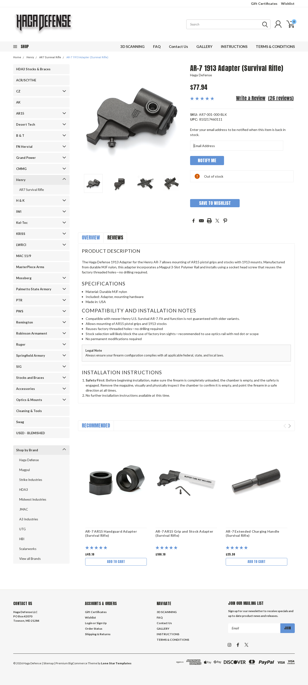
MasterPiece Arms (30, 267)
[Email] (201, 220)
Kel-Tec (22, 223)
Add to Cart (116, 561)
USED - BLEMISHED (30, 433)
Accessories (25, 389)
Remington (24, 322)
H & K (20, 200)
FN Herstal (24, 147)
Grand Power (26, 158)
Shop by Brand (27, 450)
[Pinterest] (225, 220)
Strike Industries (30, 480)
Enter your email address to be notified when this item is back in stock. (238, 132)
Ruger (21, 344)
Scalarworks (27, 549)
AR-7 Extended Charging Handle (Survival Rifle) (252, 533)
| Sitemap (48, 663)
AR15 (20, 113)
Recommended (96, 425)
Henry (30, 57)
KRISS (20, 234)
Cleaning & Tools (29, 411)
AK (18, 102)
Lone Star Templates (116, 663)
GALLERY (204, 46)
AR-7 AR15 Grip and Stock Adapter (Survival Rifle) (184, 533)
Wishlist (288, 3)
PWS (19, 311)
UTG (22, 529)
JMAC (23, 509)
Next (180, 117)
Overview (91, 237)
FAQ (156, 46)
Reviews (115, 237)
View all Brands (30, 559)
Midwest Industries (32, 499)
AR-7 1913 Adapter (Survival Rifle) (87, 57)
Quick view (116, 480)
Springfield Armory (30, 355)
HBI (21, 539)
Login (88, 623)
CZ (18, 91)
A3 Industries (28, 519)
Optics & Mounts (29, 400)
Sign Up (101, 623)
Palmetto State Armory (33, 289)
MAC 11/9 (23, 256)
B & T (20, 135)
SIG (18, 366)
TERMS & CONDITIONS (275, 46)
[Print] (209, 220)
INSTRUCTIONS (234, 46)
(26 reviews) (281, 98)
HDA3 (23, 489)
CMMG (21, 169)
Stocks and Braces (30, 378)
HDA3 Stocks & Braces (33, 69)
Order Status (93, 628)
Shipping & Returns (97, 634)
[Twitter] (217, 220)
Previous (84, 117)
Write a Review (250, 98)
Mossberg (24, 278)
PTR (19, 300)
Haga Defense (29, 460)
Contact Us (178, 46)
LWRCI (21, 245)
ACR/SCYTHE (26, 80)
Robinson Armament (31, 333)
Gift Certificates (264, 3)
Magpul (24, 470)
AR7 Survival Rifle (50, 57)
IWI (18, 211)
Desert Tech (25, 124)
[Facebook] (193, 220)
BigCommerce (77, 663)
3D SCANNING (132, 46)
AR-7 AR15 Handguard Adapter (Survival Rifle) (111, 533)
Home (17, 57)
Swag (20, 422)
